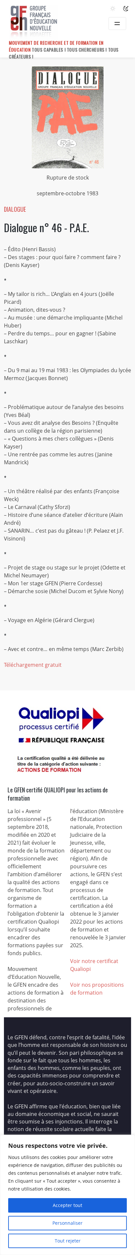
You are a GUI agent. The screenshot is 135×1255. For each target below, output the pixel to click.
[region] (67, 1195)
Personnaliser (67, 1223)
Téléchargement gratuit (33, 664)
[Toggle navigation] (117, 23)
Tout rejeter (68, 1241)
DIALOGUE (15, 209)
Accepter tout (67, 1205)
